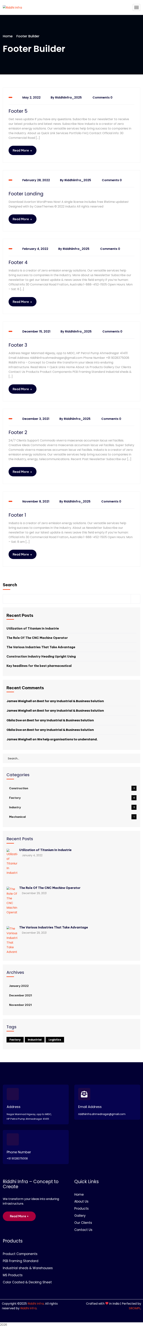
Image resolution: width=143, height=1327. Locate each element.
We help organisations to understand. (67, 739)
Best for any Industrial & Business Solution (70, 701)
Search (10, 584)
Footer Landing (26, 194)
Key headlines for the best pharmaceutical (39, 666)
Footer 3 (18, 345)
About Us (81, 1201)
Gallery (80, 1215)
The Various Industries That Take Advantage (41, 647)
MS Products (13, 1275)
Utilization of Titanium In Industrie (33, 628)
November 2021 (20, 1005)
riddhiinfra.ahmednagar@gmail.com (101, 1114)
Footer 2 (18, 432)
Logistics (55, 1040)
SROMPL (135, 1308)
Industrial (35, 1040)
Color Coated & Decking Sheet (27, 1282)
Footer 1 (17, 515)
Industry (72, 807)
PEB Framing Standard (20, 1261)
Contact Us (83, 1230)
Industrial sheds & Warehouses (28, 1268)
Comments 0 (102, 97)
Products (81, 1208)
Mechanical (71, 817)
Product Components (20, 1254)
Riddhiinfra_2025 (68, 97)
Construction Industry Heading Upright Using (41, 656)
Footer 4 (18, 262)
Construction (72, 788)
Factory (72, 798)
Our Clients (83, 1222)
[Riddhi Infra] (12, 7)
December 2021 (20, 995)
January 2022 (19, 986)
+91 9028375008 (17, 1158)
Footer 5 (18, 111)
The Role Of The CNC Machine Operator (37, 638)
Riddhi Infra (36, 1303)
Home (8, 36)
